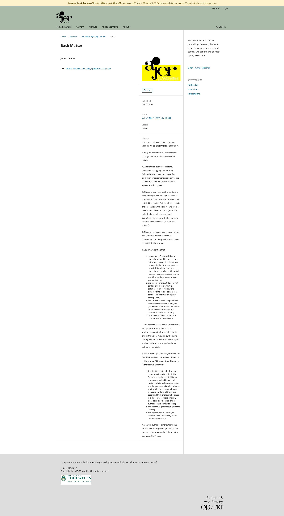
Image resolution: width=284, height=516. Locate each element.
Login (225, 8)
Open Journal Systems (199, 67)
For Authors (193, 89)
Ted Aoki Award (64, 26)
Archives (93, 26)
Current (80, 26)
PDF (148, 90)
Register (215, 8)
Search (222, 26)
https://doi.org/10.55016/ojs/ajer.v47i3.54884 (88, 68)
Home (63, 36)
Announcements (110, 26)
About (126, 26)
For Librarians (194, 93)
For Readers (193, 85)
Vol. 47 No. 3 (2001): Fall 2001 (93, 36)
